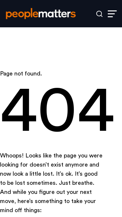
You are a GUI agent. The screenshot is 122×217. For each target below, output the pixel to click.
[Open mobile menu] (112, 13)
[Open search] (99, 14)
